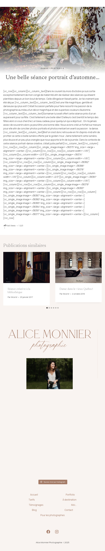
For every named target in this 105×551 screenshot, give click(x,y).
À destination (69, 499)
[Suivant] (98, 279)
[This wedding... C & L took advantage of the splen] (75, 464)
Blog (34, 510)
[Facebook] (48, 531)
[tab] (47, 308)
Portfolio (70, 494)
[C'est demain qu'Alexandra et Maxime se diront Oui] (75, 438)
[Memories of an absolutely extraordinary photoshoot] (29, 411)
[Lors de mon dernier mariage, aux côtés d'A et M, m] (75, 411)
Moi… (73, 504)
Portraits (57, 68)
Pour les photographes (52, 515)
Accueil (34, 494)
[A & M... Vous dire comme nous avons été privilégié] (29, 438)
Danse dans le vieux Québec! (76, 289)
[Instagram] (56, 531)
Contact (69, 510)
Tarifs (32, 499)
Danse (45, 68)
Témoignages (36, 504)
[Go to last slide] (7, 279)
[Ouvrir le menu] (98, 3)
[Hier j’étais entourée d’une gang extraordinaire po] (29, 464)
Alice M (14, 297)
